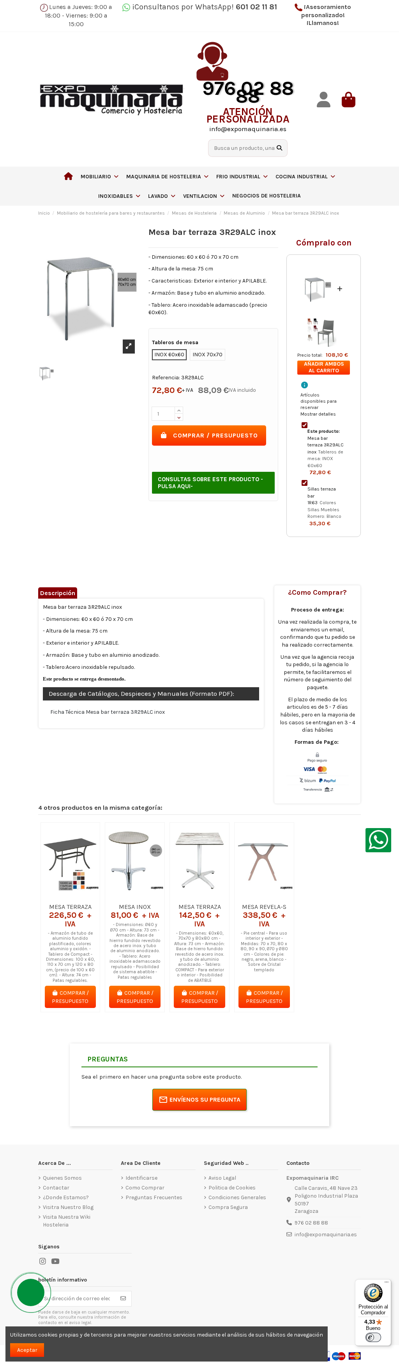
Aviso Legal (222, 1178)
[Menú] (386, 1284)
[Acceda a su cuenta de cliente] (323, 100)
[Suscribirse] (123, 1298)
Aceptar (27, 1350)
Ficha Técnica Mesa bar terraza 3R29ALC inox (107, 712)
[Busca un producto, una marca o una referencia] (279, 148)
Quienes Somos (62, 1178)
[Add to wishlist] (58, 896)
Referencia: (166, 377)
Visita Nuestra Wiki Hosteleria (66, 1221)
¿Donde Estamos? (66, 1197)
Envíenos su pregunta (204, 1099)
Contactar (56, 1187)
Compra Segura (228, 1207)
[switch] (373, 1337)
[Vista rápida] (81, 896)
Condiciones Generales (237, 1197)
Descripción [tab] (57, 593)
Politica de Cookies (232, 1187)
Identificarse (141, 1178)
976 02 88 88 (311, 1222)
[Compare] (69, 896)
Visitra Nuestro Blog (68, 1207)
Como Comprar (144, 1187)
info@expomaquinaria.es (326, 1234)
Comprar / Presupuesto (215, 435)
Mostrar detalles (318, 414)
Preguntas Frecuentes (153, 1197)
